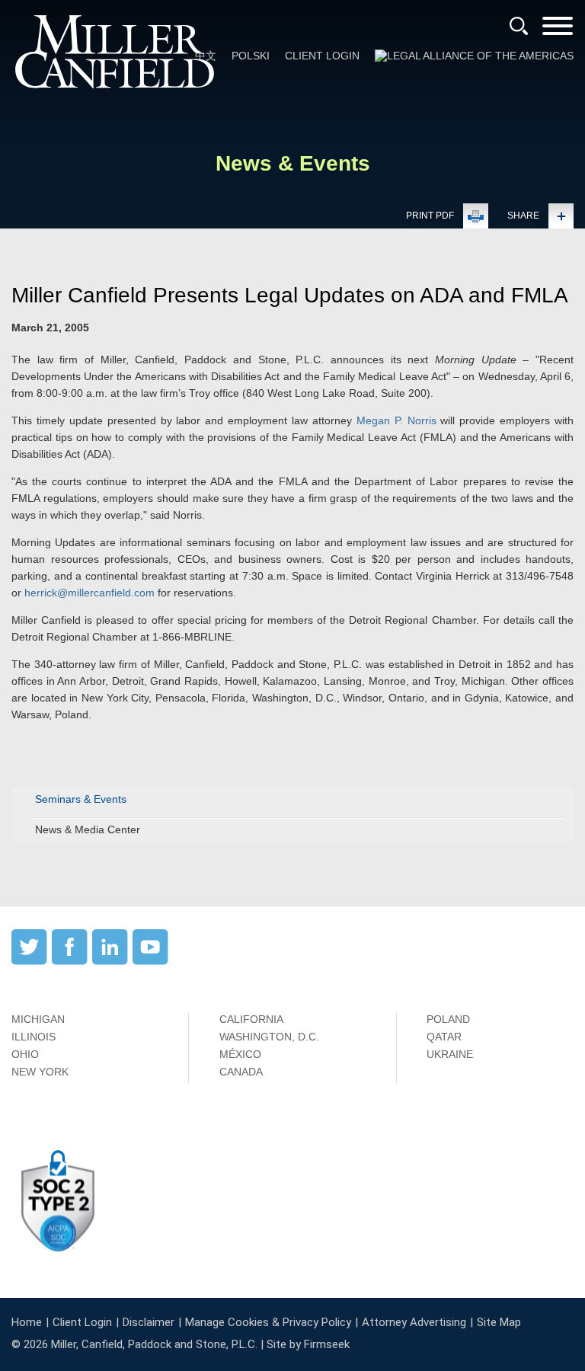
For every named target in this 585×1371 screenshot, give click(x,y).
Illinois (33, 1037)
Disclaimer (148, 1322)
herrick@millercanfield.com (89, 592)
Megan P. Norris (396, 420)
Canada (241, 1072)
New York (40, 1072)
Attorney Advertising (414, 1322)
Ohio (25, 1054)
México (240, 1054)
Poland (448, 1019)
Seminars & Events (80, 799)
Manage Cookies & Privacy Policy (268, 1322)
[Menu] (557, 30)
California (251, 1019)
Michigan (38, 1019)
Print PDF (430, 215)
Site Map (499, 1322)
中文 (205, 56)
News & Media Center (87, 829)
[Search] (519, 26)
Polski (251, 56)
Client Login (322, 56)
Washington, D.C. (269, 1037)
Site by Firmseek (308, 1344)
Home (26, 1322)
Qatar (444, 1037)
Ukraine (450, 1054)
